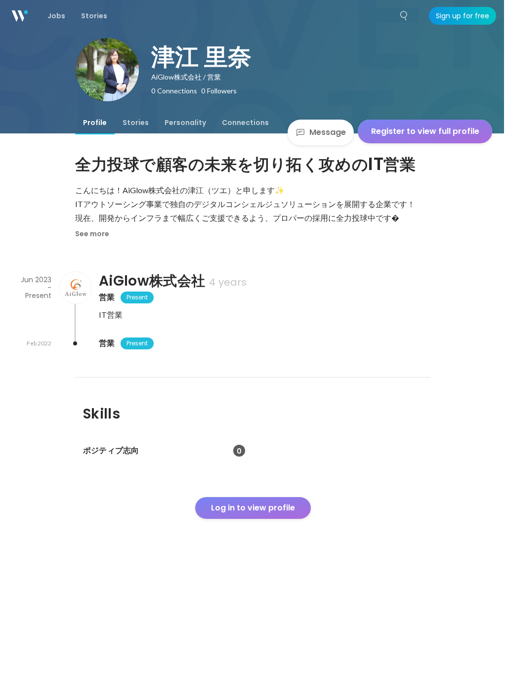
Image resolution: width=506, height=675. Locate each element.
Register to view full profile (425, 131)
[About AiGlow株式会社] (75, 287)
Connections (245, 122)
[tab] (95, 122)
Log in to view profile (253, 507)
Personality (185, 122)
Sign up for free (462, 16)
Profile (95, 122)
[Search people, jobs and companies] (404, 16)
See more (92, 234)
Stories (136, 122)
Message (327, 132)
